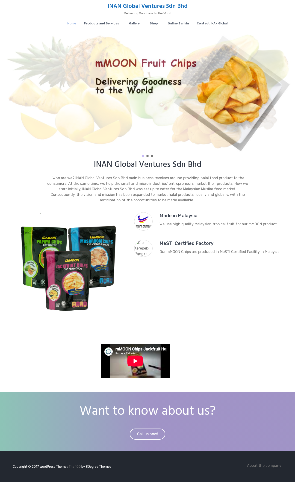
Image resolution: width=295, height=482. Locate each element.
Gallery (134, 23)
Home (71, 23)
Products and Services (101, 23)
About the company (264, 465)
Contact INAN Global (212, 23)
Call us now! (147, 434)
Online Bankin (178, 23)
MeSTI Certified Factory (186, 243)
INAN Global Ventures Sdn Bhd (148, 6)
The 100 (75, 467)
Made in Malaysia (178, 215)
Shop (154, 23)
